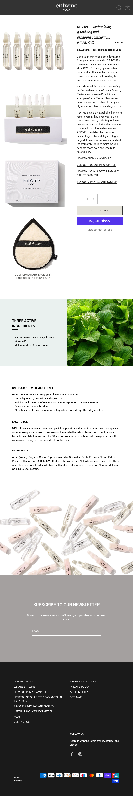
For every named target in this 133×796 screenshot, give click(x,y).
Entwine (18, 780)
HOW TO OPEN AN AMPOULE (94, 158)
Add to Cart (99, 210)
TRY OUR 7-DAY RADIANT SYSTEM (97, 181)
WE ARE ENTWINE (24, 686)
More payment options (100, 229)
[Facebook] (71, 753)
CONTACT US (22, 721)
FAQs (17, 716)
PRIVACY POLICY (80, 686)
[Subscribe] (98, 630)
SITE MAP (76, 697)
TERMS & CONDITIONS (83, 681)
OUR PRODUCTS (23, 681)
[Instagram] (80, 753)
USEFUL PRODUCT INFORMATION (96, 164)
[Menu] (6, 7)
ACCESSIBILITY (79, 692)
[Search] (119, 8)
